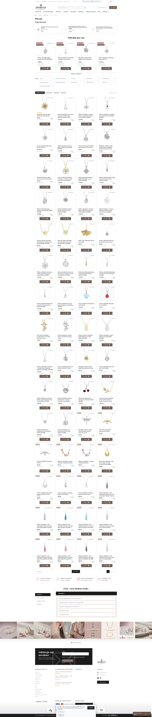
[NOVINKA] (86, 420)
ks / (84, 704)
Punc (36, 685)
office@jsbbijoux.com (103, 672)
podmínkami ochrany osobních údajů (78, 657)
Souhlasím (91, 707)
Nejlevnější (49, 92)
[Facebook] (98, 678)
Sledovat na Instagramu (77, 642)
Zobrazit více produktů (76, 73)
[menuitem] (38, 12)
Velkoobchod (37, 1)
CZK (113, 1)
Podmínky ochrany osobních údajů (41, 694)
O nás (36, 687)
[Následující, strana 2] (111, 571)
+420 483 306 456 (102, 674)
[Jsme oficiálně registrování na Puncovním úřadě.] (50, 710)
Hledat (85, 7)
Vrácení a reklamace (38, 689)
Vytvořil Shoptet (105, 715)
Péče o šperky (37, 683)
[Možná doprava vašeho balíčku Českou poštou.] (101, 710)
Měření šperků (59, 1)
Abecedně (63, 92)
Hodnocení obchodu (52, 1)
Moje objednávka (44, 1)
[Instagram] (100, 678)
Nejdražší (56, 92)
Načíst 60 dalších (76, 571)
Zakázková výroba (67, 1)
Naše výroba (37, 681)
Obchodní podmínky (38, 692)
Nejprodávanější (40, 92)
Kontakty (36, 696)
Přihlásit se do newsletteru (67, 660)
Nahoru (40, 571)
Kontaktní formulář (103, 682)
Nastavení (61, 714)
